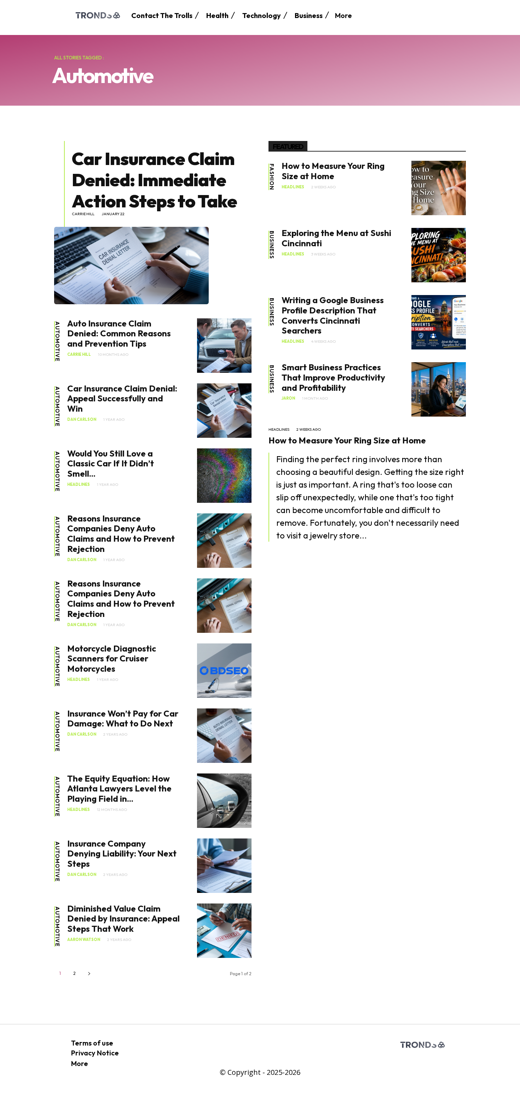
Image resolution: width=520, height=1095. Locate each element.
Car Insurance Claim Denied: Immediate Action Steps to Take (154, 179)
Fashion (272, 177)
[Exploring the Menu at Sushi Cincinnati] (438, 255)
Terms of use (92, 1042)
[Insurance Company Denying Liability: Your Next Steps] (224, 865)
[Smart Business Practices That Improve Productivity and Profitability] (438, 389)
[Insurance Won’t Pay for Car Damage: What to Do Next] (224, 735)
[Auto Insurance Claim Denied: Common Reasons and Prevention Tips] (224, 345)
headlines (78, 484)
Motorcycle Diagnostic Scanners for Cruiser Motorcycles (111, 658)
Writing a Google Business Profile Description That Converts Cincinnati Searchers (333, 315)
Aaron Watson (83, 939)
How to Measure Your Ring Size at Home (333, 170)
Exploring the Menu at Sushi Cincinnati (336, 238)
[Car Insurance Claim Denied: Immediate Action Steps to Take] (131, 265)
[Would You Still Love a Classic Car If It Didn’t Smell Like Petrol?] (224, 475)
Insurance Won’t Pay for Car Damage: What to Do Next (122, 718)
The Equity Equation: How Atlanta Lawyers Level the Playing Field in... (119, 788)
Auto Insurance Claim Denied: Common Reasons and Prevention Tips (119, 333)
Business (272, 245)
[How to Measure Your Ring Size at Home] (438, 188)
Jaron (288, 398)
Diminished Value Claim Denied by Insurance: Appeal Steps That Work (123, 918)
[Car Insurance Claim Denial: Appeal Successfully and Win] (224, 410)
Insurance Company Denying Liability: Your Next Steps (122, 853)
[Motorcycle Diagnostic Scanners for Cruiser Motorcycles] (224, 670)
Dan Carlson (81, 419)
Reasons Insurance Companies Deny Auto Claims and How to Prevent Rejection (121, 533)
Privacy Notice (95, 1052)
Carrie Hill (83, 214)
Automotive (57, 341)
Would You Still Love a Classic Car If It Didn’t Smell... (110, 463)
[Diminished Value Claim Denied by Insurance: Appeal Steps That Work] (224, 930)
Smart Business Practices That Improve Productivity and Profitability (333, 377)
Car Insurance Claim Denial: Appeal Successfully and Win (122, 398)
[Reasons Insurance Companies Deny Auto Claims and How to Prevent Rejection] (224, 540)
